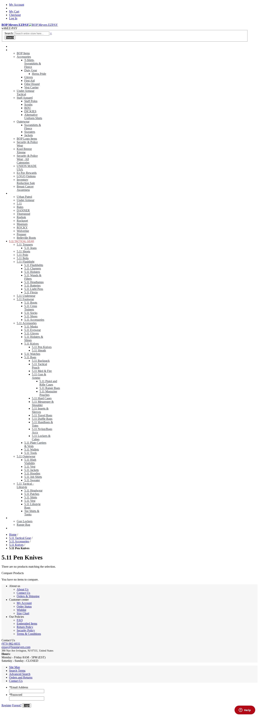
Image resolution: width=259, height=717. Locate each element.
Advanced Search (19, 674)
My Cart (14, 11)
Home (12, 534)
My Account (16, 4)
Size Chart (23, 613)
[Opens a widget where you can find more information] (244, 710)
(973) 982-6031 (11, 643)
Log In (13, 18)
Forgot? (16, 705)
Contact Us (23, 592)
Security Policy (26, 630)
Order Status (24, 606)
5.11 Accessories (19, 541)
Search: (9, 33)
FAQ (20, 620)
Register (6, 705)
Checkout (15, 15)
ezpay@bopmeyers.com (16, 647)
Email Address (18, 687)
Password (15, 694)
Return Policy (25, 627)
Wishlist (21, 609)
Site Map (14, 667)
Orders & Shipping (28, 596)
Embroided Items (27, 623)
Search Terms (17, 670)
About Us (22, 589)
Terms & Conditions (29, 633)
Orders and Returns (20, 677)
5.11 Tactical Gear (20, 538)
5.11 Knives (16, 544)
